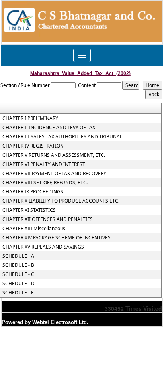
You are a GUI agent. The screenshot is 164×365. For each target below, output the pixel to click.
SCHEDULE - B (18, 265)
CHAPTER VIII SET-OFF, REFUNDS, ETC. (45, 183)
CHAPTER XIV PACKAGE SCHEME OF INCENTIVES (56, 238)
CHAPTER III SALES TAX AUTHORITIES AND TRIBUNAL (62, 137)
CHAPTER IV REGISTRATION (33, 146)
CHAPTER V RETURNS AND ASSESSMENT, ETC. (53, 155)
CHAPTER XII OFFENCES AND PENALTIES (47, 219)
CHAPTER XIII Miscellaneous (33, 228)
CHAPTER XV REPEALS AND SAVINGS (43, 247)
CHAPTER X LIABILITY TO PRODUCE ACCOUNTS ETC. (60, 201)
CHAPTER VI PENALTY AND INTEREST (43, 164)
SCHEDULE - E (18, 293)
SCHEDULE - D (18, 283)
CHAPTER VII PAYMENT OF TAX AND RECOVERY (54, 173)
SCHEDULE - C (18, 274)
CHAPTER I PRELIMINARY (30, 118)
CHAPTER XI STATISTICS (29, 210)
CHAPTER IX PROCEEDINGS (32, 192)
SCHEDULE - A (18, 256)
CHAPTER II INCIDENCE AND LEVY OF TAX (48, 127)
